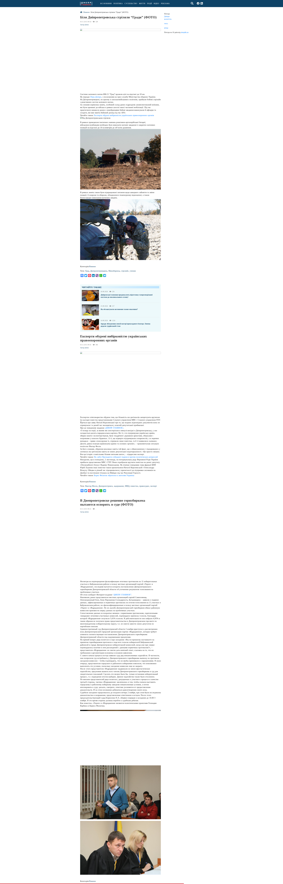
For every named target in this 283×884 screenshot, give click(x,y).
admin (87, 25)
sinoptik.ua (184, 32)
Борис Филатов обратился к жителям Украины (114, 475)
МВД (127, 486)
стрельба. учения (128, 271)
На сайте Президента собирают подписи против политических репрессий (126, 457)
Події (149, 3)
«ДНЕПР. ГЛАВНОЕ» (114, 428)
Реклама (165, 3)
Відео (156, 3)
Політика (118, 3)
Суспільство (130, 3)
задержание (119, 486)
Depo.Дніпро (95, 97)
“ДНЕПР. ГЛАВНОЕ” (122, 595)
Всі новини (106, 3)
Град (87, 271)
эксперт (153, 486)
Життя (142, 3)
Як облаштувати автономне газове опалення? (119, 309)
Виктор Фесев (91, 486)
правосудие (144, 486)
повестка (134, 486)
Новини (86, 12)
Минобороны (114, 271)
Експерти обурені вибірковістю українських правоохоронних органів (124, 115)
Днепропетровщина (98, 271)
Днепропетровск (105, 486)
